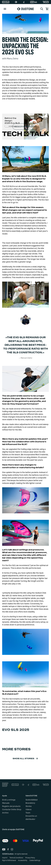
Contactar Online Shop (11, 810)
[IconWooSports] (46, 2)
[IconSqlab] (33, 2)
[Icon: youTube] (3, 849)
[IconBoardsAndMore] (5, 785)
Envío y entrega (8, 800)
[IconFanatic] (23, 2)
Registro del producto (11, 806)
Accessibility (22, 860)
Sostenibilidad (32, 800)
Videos (28, 810)
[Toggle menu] (5, 9)
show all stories (23, 759)
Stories (29, 806)
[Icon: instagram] (12, 849)
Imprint (4, 858)
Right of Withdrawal (9, 860)
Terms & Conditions (16, 858)
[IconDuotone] (16, 2)
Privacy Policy (30, 858)
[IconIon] (5, 2)
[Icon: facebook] (8, 849)
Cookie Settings (34, 860)
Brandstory (30, 803)
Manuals (5, 803)
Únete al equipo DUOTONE (13, 829)
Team (28, 813)
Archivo (5, 813)
